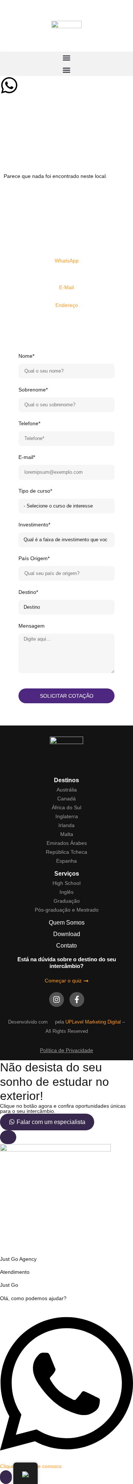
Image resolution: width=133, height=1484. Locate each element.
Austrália (67, 790)
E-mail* (26, 457)
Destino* (28, 592)
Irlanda (66, 825)
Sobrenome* (33, 390)
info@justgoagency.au (66, 296)
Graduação (67, 901)
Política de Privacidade (66, 1050)
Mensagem (31, 626)
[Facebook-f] (76, 999)
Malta (66, 834)
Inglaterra (66, 816)
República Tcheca (66, 852)
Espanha (66, 861)
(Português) (66, 278)
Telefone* (29, 423)
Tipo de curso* (35, 491)
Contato (66, 945)
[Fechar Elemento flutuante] (8, 1137)
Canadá (66, 799)
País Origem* (34, 558)
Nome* (26, 356)
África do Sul (66, 807)
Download (66, 934)
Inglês (66, 892)
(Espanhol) (66, 269)
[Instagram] (56, 999)
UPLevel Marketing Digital (93, 1022)
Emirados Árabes (67, 843)
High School (66, 883)
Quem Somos (67, 922)
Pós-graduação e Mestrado (67, 910)
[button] (66, 58)
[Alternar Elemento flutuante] (6, 1477)
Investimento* (34, 525)
